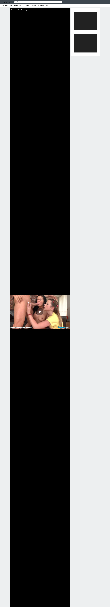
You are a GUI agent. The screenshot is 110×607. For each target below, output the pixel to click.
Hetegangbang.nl (6, 2)
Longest (34, 5)
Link (47, 5)
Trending (26, 5)
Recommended (18, 5)
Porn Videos (4, 5)
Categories (41, 5)
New (11, 5)
